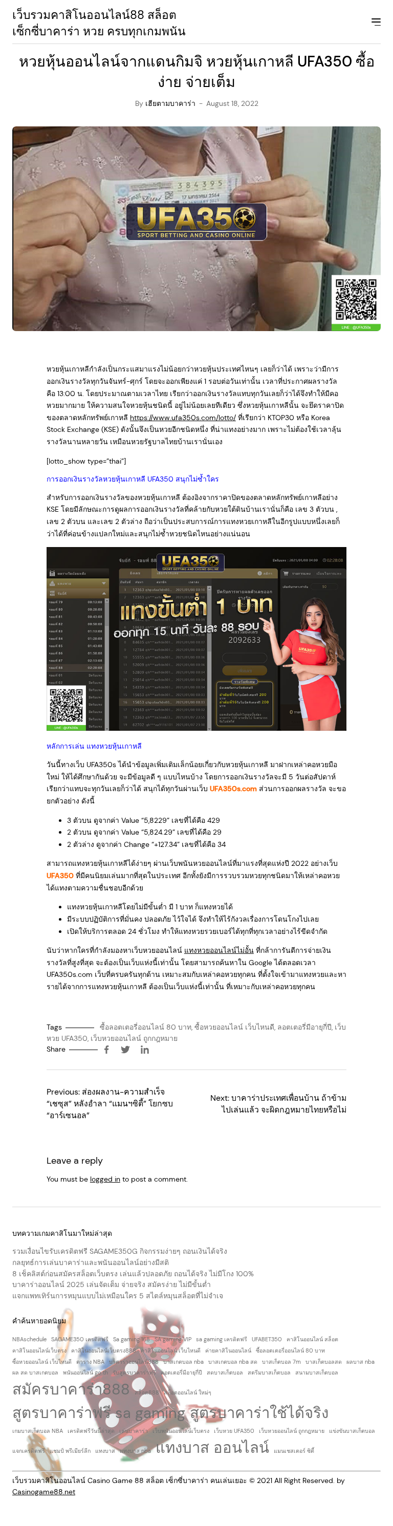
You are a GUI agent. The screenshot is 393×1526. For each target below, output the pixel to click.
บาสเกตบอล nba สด (232, 1361)
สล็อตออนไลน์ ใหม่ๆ (187, 1392)
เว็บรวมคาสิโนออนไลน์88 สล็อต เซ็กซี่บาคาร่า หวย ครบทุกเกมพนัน (99, 23)
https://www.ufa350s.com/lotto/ (183, 417)
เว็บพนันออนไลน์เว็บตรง (180, 1430)
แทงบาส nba (135, 1450)
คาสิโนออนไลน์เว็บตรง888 (103, 1350)
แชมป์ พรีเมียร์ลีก (70, 1450)
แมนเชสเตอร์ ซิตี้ (294, 1450)
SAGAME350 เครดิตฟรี (79, 1339)
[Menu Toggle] (375, 23)
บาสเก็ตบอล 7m (281, 1361)
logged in (105, 1179)
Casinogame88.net (43, 1491)
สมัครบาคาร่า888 (71, 1389)
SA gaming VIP (173, 1339)
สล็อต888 (147, 1392)
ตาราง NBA (90, 1361)
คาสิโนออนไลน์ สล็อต (312, 1339)
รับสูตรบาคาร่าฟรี (134, 1372)
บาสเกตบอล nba (183, 1361)
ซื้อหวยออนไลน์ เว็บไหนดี (234, 1027)
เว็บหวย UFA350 (234, 1430)
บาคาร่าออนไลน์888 (134, 1361)
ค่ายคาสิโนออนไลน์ (228, 1350)
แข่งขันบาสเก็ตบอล (352, 1430)
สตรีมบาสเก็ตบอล (269, 1372)
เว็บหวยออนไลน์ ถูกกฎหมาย (134, 1038)
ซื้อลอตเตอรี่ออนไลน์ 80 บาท (145, 1027)
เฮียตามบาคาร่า (170, 103)
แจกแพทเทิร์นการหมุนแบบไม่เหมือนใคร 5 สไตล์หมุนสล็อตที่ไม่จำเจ (117, 1295)
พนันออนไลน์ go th (85, 1372)
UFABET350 (267, 1339)
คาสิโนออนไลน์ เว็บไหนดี (171, 1350)
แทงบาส (105, 1450)
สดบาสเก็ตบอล (225, 1372)
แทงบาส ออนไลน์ (212, 1447)
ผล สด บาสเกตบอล (35, 1372)
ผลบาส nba (360, 1361)
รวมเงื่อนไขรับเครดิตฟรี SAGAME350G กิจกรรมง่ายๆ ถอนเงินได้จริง (119, 1251)
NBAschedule (29, 1339)
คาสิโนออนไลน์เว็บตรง (39, 1350)
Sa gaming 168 (131, 1339)
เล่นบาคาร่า (133, 1430)
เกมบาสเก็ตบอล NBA (37, 1430)
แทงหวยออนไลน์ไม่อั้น (219, 950)
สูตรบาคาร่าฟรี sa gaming (98, 1413)
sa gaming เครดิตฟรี (221, 1339)
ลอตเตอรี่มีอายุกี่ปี (304, 1027)
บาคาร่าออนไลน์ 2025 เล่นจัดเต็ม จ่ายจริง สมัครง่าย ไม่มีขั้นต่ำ (111, 1284)
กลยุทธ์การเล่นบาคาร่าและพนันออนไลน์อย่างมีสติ (90, 1262)
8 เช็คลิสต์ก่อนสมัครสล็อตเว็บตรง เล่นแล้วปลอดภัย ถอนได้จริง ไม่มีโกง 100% (133, 1273)
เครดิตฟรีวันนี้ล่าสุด (91, 1430)
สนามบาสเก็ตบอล (316, 1372)
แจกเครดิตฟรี (28, 1450)
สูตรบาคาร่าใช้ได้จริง (259, 1413)
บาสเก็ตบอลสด (323, 1361)
